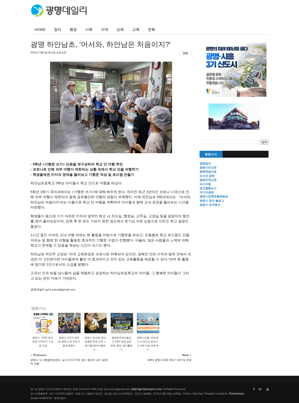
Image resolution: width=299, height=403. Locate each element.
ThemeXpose (236, 393)
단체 (120, 29)
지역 (104, 29)
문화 (151, 29)
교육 (136, 29)
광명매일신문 (208, 171)
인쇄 (185, 53)
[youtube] (267, 389)
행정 (73, 29)
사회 (89, 29)
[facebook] (254, 389)
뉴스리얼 (205, 184)
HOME (40, 29)
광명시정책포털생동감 (214, 196)
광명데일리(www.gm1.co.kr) (146, 389)
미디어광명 (207, 192)
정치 (57, 29)
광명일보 (205, 163)
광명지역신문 (208, 179)
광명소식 (211, 154)
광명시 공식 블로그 (212, 200)
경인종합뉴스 (208, 188)
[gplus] (260, 389)
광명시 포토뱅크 (210, 204)
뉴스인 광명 (207, 175)
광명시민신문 (208, 167)
